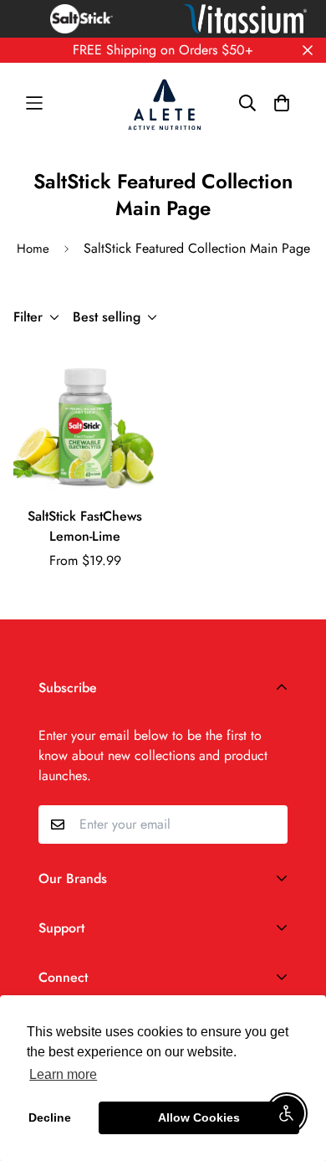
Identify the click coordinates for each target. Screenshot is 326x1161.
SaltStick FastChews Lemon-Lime (85, 526)
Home (33, 248)
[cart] (281, 103)
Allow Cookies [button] (199, 1117)
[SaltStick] (163, 103)
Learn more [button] (63, 1074)
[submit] (268, 824)
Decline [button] (49, 1117)
